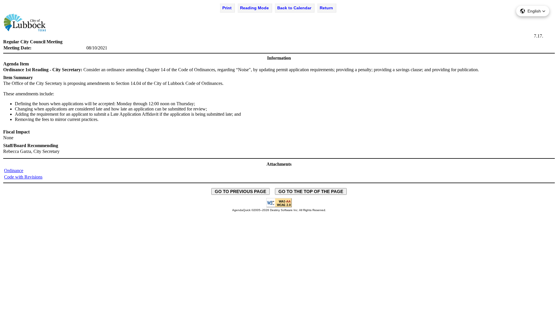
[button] (533, 11)
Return (326, 8)
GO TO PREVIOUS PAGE (240, 191)
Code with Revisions (23, 176)
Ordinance (13, 170)
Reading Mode (254, 8)
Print (227, 8)
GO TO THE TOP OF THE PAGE (310, 191)
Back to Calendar (294, 8)
